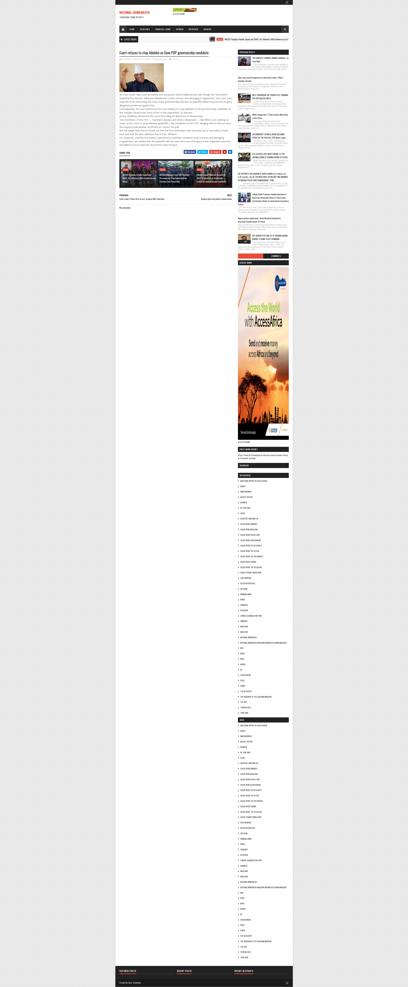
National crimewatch (248, 637)
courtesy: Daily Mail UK (249, 518)
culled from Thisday (248, 562)
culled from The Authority (251, 545)
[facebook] (287, 2)
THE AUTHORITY (246, 691)
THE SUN (243, 702)
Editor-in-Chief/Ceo (247, 583)
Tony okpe (244, 713)
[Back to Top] (287, 983)
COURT (242, 513)
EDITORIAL (244, 589)
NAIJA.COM (244, 626)
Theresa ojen (245, 707)
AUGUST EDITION (246, 497)
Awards (207, 29)
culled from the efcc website (251, 556)
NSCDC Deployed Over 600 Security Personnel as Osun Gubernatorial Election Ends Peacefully (174, 178)
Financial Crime (163, 29)
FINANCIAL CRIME (246, 594)
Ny (241, 670)
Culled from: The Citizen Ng (251, 567)
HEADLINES (244, 605)
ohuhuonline (245, 675)
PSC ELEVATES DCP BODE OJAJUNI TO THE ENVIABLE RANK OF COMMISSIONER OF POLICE (270, 155)
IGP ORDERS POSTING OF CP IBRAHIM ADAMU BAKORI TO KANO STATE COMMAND (270, 237)
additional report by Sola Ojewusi (253, 481)
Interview (193, 29)
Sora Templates (134, 982)
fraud (242, 599)
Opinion (179, 29)
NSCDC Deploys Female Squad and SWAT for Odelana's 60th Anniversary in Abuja (226, 39)
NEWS (188, 39)
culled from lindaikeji (248, 524)
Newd (242, 653)
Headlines (145, 29)
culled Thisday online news (250, 572)
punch (242, 686)
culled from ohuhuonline (250, 540)
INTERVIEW (244, 610)
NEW (241, 648)
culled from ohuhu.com (249, 535)
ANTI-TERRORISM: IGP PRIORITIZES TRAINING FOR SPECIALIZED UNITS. (270, 96)
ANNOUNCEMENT (246, 491)
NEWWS (242, 664)
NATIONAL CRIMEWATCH (134, 12)
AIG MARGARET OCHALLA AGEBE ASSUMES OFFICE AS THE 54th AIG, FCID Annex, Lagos (269, 136)
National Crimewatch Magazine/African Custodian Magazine (263, 643)
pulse (242, 680)
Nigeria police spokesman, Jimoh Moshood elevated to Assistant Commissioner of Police (259, 220)
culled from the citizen (249, 551)
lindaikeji (244, 621)
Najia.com (244, 632)
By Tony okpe (245, 508)
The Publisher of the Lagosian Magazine (256, 697)
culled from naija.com (249, 529)
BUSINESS (243, 502)
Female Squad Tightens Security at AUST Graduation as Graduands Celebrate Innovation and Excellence (211, 178)
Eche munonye (245, 578)
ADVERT (243, 486)
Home (132, 29)
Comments (276, 256)
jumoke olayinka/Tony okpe (251, 616)
